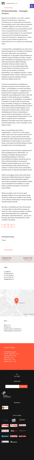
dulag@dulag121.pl (9, 279)
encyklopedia (8, 7)
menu (31, 3)
